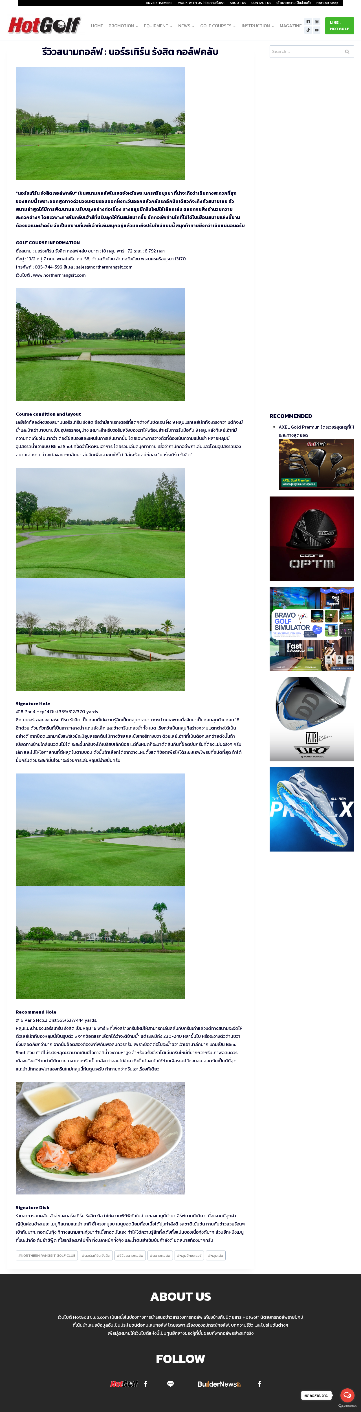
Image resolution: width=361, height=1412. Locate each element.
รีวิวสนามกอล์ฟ (130, 1255)
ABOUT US (238, 2)
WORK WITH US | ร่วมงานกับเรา (201, 2)
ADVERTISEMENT (159, 2)
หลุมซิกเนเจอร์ (189, 1255)
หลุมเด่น (215, 1255)
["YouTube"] (317, 30)
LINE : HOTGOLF (339, 25)
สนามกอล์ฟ (160, 1255)
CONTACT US (261, 2)
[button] (136, 26)
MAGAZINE (291, 25)
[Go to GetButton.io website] (347, 1406)
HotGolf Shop (327, 2)
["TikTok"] (308, 30)
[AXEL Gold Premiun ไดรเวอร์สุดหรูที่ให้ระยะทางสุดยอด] (316, 464)
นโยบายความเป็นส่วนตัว (293, 2)
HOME (97, 25)
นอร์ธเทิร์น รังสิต (96, 1255)
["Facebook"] (308, 21)
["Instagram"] (317, 21)
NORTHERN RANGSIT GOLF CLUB (47, 1255)
